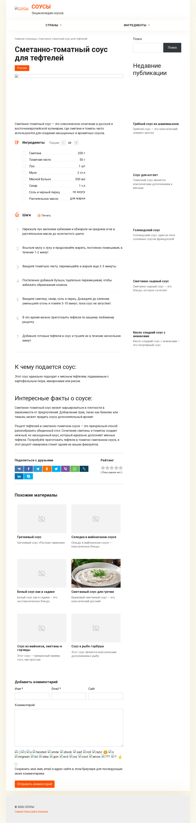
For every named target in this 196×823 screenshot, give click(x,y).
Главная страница (26, 38)
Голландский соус (146, 230)
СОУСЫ (41, 6)
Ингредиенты (135, 25)
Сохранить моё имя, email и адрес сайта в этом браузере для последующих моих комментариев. (68, 771)
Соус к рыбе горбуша (87, 646)
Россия (22, 68)
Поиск (137, 39)
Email (56, 689)
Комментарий (25, 705)
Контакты (43, 811)
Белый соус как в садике (36, 592)
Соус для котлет (145, 175)
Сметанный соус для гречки (92, 592)
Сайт (91, 689)
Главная (19, 811)
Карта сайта (30, 811)
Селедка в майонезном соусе (93, 537)
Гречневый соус (29, 537)
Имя (19, 689)
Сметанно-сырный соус (151, 281)
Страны (52, 25)
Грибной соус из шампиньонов (156, 124)
